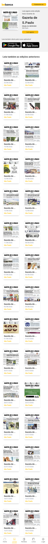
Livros (34, 542)
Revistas (24, 542)
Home (5, 542)
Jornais (14, 542)
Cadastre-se (38, 4)
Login (43, 542)
